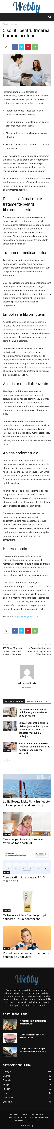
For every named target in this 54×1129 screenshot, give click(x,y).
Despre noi (13, 1114)
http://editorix (27, 687)
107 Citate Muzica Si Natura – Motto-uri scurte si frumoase (12, 651)
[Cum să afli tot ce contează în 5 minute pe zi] (27, 862)
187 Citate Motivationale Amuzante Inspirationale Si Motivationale (39, 651)
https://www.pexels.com (27, 616)
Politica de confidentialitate (15, 1117)
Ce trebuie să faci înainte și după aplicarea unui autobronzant (24, 917)
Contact (36, 1120)
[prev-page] (4, 760)
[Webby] (27, 6)
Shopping (7, 797)
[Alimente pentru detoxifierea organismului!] (10, 1024)
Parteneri (24, 1114)
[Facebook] (15, 47)
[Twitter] (21, 47)
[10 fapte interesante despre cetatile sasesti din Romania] (10, 1052)
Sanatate (14, 24)
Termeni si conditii (22, 1120)
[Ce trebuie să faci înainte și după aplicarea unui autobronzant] (27, 900)
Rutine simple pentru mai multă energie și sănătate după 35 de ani (33, 712)
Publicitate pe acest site (38, 1117)
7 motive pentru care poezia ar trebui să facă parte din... (23, 841)
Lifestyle (7, 834)
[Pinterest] (28, 47)
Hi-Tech (6, 873)
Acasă (5, 24)
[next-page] (9, 760)
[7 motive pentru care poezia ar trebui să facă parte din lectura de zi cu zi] (27, 824)
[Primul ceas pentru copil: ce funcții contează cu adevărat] (27, 938)
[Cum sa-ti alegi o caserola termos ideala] (10, 1038)
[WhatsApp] (35, 47)
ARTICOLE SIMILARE (14, 701)
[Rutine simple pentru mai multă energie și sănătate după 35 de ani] (10, 712)
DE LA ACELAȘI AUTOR (36, 701)
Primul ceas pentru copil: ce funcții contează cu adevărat (26, 955)
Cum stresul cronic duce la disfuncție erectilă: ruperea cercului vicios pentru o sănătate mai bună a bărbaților (34, 729)
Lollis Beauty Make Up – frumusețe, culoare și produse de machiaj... (26, 803)
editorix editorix (27, 683)
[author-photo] (27, 679)
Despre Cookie (37, 1114)
